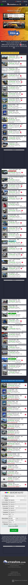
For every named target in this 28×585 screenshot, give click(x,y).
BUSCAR (14, 530)
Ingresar (25, 1)
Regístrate (18, 1)
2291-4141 (4, 1)
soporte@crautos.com (16, 575)
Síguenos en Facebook (21, 580)
